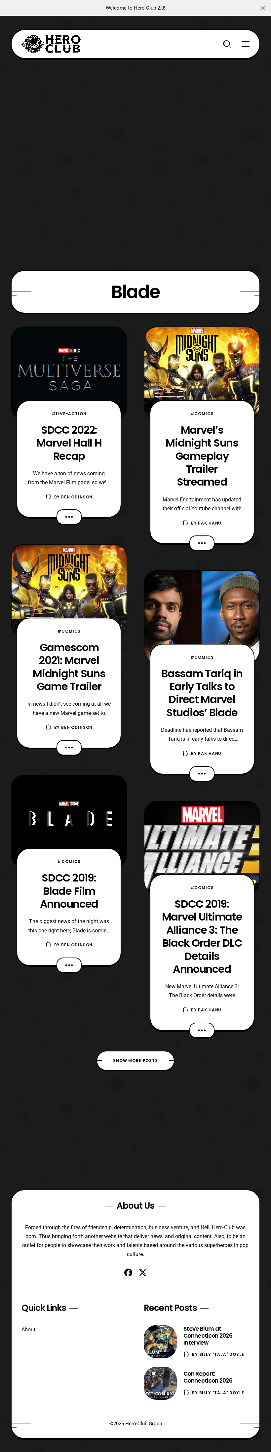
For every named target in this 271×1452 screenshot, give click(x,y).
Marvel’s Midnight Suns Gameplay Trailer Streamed (202, 455)
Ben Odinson (77, 497)
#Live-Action (69, 413)
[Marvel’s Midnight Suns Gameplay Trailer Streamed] (201, 373)
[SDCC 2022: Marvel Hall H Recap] (69, 373)
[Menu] (246, 44)
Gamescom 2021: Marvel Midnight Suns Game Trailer (69, 667)
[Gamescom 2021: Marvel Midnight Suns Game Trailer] (69, 591)
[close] (263, 8)
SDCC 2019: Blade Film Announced (69, 890)
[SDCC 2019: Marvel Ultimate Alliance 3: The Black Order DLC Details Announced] (201, 848)
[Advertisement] (135, 105)
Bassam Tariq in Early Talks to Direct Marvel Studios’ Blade (202, 693)
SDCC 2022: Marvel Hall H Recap (68, 442)
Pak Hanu (209, 523)
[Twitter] (143, 1272)
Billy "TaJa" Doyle (221, 1354)
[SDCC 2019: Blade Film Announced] (69, 821)
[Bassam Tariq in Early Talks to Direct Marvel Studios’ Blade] (201, 617)
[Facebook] (128, 1272)
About (28, 1329)
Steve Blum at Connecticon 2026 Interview (207, 1336)
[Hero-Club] (51, 44)
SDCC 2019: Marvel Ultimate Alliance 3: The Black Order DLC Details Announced (202, 936)
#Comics (69, 631)
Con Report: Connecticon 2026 (207, 1377)
